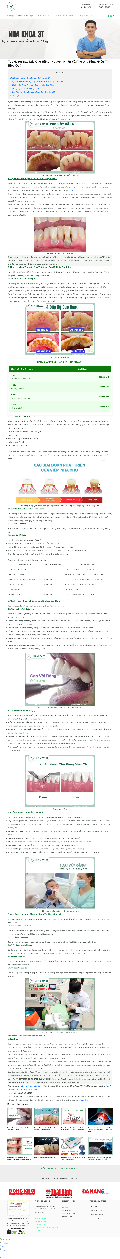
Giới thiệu (65, 1207)
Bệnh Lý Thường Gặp (25, 16)
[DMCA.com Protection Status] (16, 1231)
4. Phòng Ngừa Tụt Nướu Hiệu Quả (25, 88)
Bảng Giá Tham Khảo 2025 (65, 16)
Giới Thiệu (10, 16)
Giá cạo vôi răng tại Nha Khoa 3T (32, 1036)
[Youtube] (113, 16)
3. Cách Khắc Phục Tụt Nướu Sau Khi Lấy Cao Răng (32, 85)
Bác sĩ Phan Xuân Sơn (31, 1086)
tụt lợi (70, 190)
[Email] (111, 16)
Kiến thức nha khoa (68, 1213)
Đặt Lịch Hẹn (83, 16)
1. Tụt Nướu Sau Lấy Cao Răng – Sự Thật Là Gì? (30, 78)
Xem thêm (84, 1100)
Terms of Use (40, 1221)
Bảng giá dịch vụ (67, 1210)
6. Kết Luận (14, 95)
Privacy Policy (41, 1218)
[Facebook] (106, 16)
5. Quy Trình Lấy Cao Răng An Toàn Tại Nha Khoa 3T (32, 92)
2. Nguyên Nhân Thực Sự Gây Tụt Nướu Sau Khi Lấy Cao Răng (37, 81)
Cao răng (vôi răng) (16, 283)
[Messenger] (108, 16)
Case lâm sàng (67, 1216)
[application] (14, 16)
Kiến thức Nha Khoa (44, 16)
